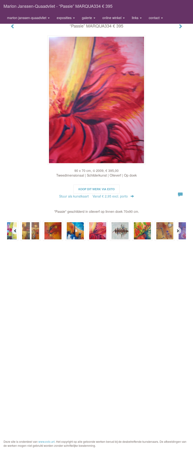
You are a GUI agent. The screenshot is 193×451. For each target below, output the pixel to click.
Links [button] (135, 17)
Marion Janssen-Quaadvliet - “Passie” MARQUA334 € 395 (58, 6)
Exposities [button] (64, 17)
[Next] (177, 230)
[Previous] (15, 230)
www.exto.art (46, 441)
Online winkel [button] (112, 17)
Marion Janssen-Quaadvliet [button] (27, 17)
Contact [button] (155, 17)
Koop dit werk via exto (96, 189)
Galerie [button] (87, 17)
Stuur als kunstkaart (93, 196)
